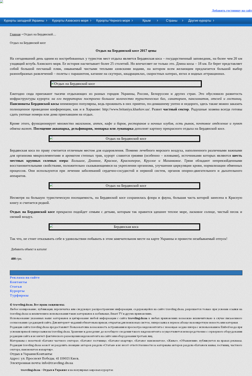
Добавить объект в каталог (29, 249)
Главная (15, 34)
